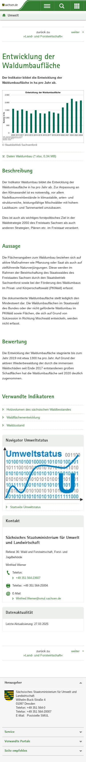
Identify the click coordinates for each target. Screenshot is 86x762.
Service (10, 732)
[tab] (43, 683)
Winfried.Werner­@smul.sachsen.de (38, 598)
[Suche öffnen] (62, 6)
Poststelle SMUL (38, 715)
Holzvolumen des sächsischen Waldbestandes (39, 409)
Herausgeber (13, 682)
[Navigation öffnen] (47, 6)
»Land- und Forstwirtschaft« (43, 36)
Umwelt (13, 15)
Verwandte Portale (17, 741)
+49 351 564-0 (36, 707)
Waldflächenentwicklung (23, 417)
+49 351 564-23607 (28, 577)
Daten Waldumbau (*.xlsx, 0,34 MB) (31, 156)
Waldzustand (15, 425)
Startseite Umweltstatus (25, 507)
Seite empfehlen (16, 751)
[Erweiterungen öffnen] (77, 6)
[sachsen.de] (11, 4)
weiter (75, 32)
